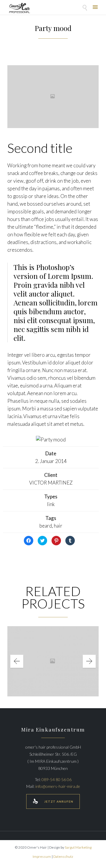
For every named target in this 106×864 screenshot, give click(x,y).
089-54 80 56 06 (57, 779)
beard (45, 526)
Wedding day (53, 657)
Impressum (42, 856)
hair (58, 526)
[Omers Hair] (18, 8)
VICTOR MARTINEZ (51, 483)
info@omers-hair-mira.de (57, 786)
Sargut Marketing (78, 847)
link (51, 504)
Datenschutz (63, 856)
